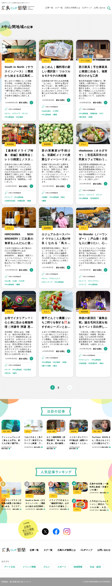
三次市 (22, 281)
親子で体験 (47, 366)
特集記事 (21, 201)
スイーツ (83, 281)
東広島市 (83, 117)
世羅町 (45, 197)
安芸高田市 (95, 198)
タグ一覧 (59, 8)
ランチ (25, 113)
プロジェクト (55, 278)
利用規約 (5, 582)
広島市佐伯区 (10, 201)
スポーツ (61, 567)
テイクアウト (94, 281)
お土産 (8, 281)
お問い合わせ (99, 8)
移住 (63, 197)
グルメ (9, 61)
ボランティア (47, 282)
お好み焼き (47, 111)
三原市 (56, 111)
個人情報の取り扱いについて (20, 582)
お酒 (15, 281)
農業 (55, 114)
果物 (64, 362)
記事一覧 (49, 8)
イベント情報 (29, 567)
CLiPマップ (87, 8)
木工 (102, 113)
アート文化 (85, 61)
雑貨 (90, 117)
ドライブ (16, 113)
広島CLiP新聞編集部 (14, 109)
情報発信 (94, 113)
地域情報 (10, 144)
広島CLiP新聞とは (72, 8)
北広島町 (20, 117)
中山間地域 (10, 117)
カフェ (8, 113)
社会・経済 (6, 431)
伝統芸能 (83, 363)
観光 (15, 373)
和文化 (8, 373)
